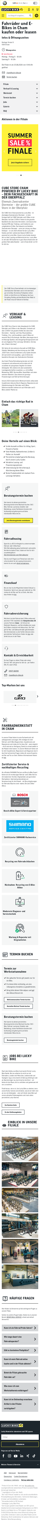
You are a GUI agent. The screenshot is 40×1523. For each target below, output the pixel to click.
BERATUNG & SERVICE (14, 1317)
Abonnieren (20, 1444)
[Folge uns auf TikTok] (34, 1456)
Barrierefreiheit (22, 1473)
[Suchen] (30, 15)
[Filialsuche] (29, 9)
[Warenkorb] (37, 9)
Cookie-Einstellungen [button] (20, 1476)
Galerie (6, 106)
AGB (5, 1473)
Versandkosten (29, 1486)
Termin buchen (9, 97)
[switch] (35, 3)
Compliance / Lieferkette (11, 1480)
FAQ (5, 111)
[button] (3, 15)
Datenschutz (8, 1476)
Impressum (12, 1473)
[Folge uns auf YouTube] (15, 1456)
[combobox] (19, 15)
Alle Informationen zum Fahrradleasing (16, 555)
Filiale (6, 84)
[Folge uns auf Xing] (28, 1456)
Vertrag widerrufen (27, 1480)
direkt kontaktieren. (23, 563)
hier (15, 594)
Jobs (5, 102)
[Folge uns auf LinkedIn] (22, 1456)
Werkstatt (7, 93)
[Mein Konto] (33, 9)
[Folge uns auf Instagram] (9, 1456)
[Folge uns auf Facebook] (3, 1456)
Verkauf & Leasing (11, 88)
